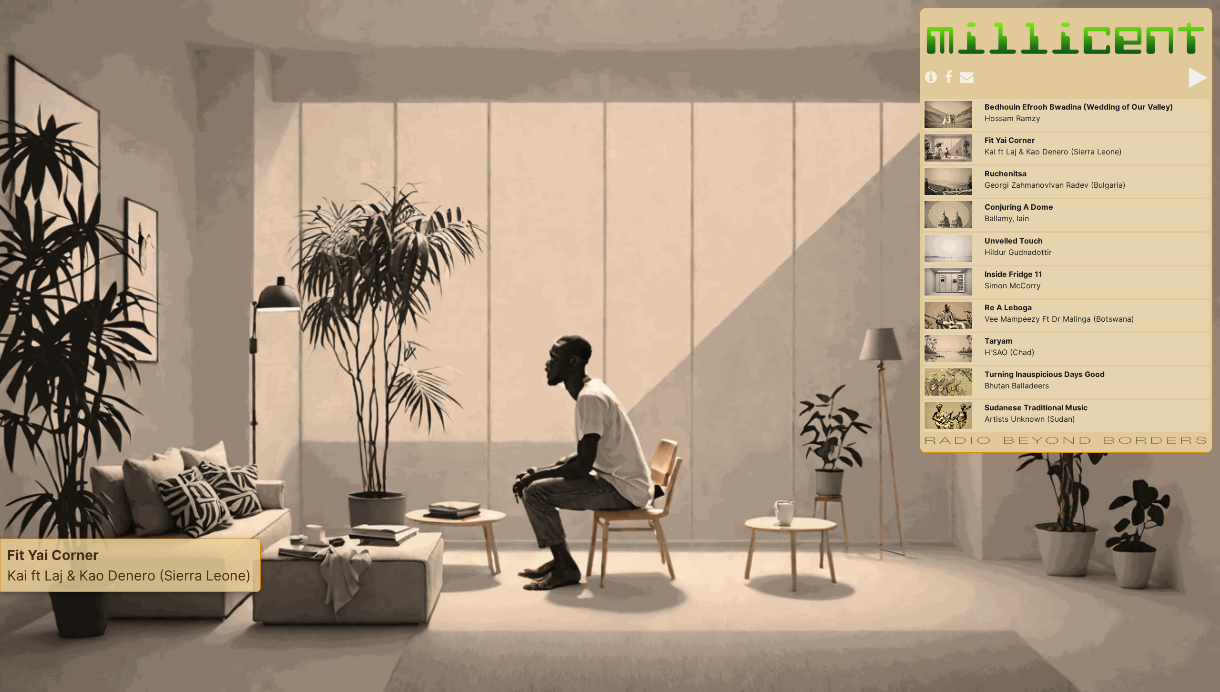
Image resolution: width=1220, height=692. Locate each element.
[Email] (967, 77)
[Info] (931, 77)
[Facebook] (948, 77)
